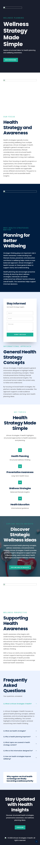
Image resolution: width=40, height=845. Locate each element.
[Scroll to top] (36, 841)
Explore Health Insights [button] (20, 567)
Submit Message (20, 334)
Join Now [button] (20, 827)
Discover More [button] (10, 60)
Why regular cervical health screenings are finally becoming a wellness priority (20, 778)
